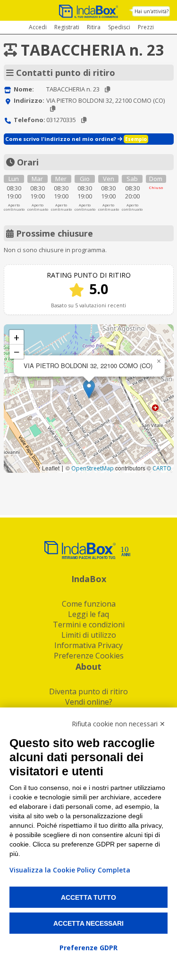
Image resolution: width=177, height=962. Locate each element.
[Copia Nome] (107, 89)
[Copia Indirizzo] (52, 109)
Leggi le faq (88, 614)
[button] (89, 389)
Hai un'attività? (152, 11)
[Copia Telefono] (83, 120)
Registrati (66, 27)
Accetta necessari (88, 923)
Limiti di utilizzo (88, 635)
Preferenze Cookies (89, 655)
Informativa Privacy (88, 645)
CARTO (161, 468)
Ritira (94, 27)
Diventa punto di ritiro (88, 691)
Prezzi (146, 27)
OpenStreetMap (92, 468)
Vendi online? (88, 702)
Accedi (38, 27)
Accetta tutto (88, 897)
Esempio (136, 139)
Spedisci (119, 27)
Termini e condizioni (89, 624)
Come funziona (89, 604)
